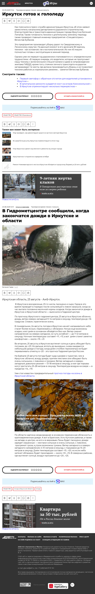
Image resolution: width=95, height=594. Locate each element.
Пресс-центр (84, 537)
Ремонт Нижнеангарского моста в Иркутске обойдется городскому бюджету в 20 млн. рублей (49, 164)
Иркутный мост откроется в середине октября (31, 157)
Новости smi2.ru (10, 199)
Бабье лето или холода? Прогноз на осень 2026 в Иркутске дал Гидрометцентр (50, 417)
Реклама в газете (50, 537)
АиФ (16, 287)
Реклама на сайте (34, 537)
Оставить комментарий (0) (74, 96)
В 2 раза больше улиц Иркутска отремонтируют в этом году (36, 141)
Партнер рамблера (39, 584)
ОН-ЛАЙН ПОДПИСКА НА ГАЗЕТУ (29, 540)
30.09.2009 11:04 (8, 10)
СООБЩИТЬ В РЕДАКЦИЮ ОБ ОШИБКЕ (55, 540)
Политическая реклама (68, 537)
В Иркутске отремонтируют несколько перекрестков (47, 86)
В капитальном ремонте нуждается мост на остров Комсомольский (55, 84)
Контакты (21, 537)
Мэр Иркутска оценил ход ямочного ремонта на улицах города (37, 149)
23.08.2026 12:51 (8, 207)
